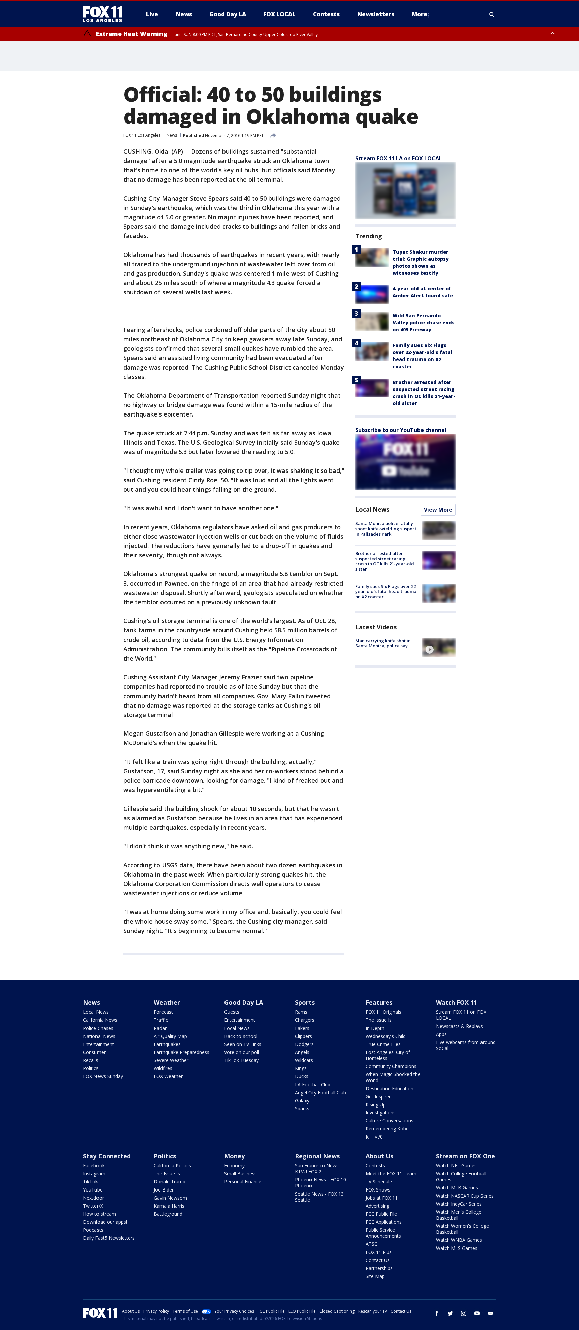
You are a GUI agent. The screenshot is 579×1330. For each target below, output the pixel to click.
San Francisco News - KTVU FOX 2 (318, 1168)
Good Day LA (243, 1002)
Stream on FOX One (465, 1156)
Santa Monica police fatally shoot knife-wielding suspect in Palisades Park (385, 528)
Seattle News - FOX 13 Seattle (319, 1196)
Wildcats (304, 1060)
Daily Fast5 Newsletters (109, 1238)
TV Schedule (379, 1181)
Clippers (303, 1036)
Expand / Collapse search (492, 14)
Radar (160, 1028)
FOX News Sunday (103, 1076)
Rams (301, 1012)
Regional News (317, 1156)
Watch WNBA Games (459, 1240)
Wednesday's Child (386, 1036)
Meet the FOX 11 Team (391, 1173)
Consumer (94, 1052)
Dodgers (304, 1044)
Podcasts (93, 1230)
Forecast (163, 1012)
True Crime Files (383, 1044)
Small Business (240, 1173)
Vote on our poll (241, 1052)
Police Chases (98, 1028)
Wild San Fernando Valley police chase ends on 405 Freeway (424, 322)
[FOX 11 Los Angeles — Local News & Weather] (105, 14)
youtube (477, 1313)
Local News (372, 509)
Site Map (375, 1276)
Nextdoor (93, 1198)
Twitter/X (93, 1206)
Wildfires (163, 1068)
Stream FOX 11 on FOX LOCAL (461, 1015)
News (172, 135)
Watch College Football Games (461, 1176)
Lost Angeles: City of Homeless (388, 1055)
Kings (301, 1068)
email (490, 1313)
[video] (439, 647)
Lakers (302, 1028)
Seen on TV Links (242, 1044)
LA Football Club (312, 1084)
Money (234, 1156)
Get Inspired (379, 1096)
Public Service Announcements (383, 1233)
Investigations (381, 1112)
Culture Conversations (389, 1120)
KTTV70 (374, 1136)
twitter (450, 1313)
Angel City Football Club (320, 1092)
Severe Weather (171, 1060)
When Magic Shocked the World (393, 1077)
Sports (305, 1002)
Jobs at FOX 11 (382, 1198)
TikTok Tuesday (241, 1060)
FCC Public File (381, 1214)
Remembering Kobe (387, 1128)
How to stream (99, 1214)
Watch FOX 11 (456, 1002)
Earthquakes (167, 1044)
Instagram (94, 1173)
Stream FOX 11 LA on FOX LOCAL (398, 158)
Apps (441, 1034)
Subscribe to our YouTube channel (400, 430)
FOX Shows (378, 1189)
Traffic (161, 1020)
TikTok (90, 1181)
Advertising (377, 1206)
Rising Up (376, 1104)
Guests (231, 1012)
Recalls (90, 1060)
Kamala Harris (169, 1206)
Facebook (94, 1165)
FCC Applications (384, 1222)
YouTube (93, 1189)
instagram (463, 1313)
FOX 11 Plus (379, 1252)
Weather (167, 1002)
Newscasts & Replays (459, 1026)
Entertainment (98, 1044)
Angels (302, 1052)
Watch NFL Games (456, 1165)
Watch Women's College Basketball (462, 1229)
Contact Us (378, 1260)
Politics (91, 1068)
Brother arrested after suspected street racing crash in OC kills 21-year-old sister (384, 561)
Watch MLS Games (456, 1248)
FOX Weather (168, 1076)
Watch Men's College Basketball (458, 1215)
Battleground (168, 1214)
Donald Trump (169, 1181)
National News (99, 1036)
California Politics (172, 1165)
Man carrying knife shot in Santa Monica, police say (383, 643)
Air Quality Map (170, 1036)
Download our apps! (105, 1222)
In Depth (375, 1028)
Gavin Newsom (170, 1198)
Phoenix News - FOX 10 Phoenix (320, 1182)
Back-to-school (240, 1036)
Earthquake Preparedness (181, 1052)
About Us (379, 1156)
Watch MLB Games (457, 1187)
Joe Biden (164, 1189)
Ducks (301, 1076)
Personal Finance (242, 1181)
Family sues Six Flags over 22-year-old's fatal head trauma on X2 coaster (386, 591)
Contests (375, 1165)
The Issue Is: (379, 1020)
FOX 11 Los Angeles (141, 135)
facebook (437, 1313)
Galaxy (302, 1100)
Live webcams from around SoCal (466, 1045)
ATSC (371, 1244)
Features (379, 1002)
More (419, 14)
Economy (234, 1165)
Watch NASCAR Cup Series (465, 1196)
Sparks (302, 1108)
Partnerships (379, 1268)
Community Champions (391, 1066)
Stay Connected (107, 1156)
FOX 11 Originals (383, 1012)
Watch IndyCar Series (459, 1204)
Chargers (304, 1020)
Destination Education (389, 1088)
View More (438, 509)
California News (100, 1020)
